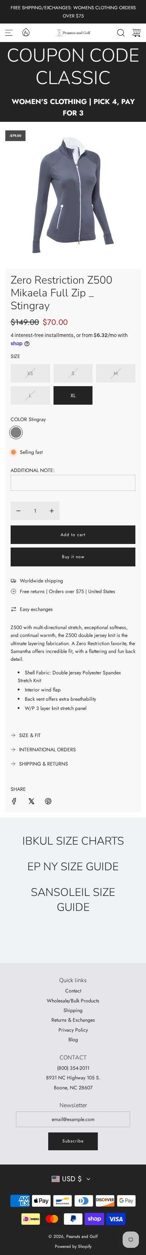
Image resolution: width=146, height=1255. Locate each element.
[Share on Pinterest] (48, 802)
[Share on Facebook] (14, 802)
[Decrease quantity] (18, 511)
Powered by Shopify (73, 1246)
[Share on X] (31, 802)
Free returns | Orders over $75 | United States (67, 591)
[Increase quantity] (52, 511)
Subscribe (73, 1141)
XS (30, 373)
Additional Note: (33, 470)
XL (73, 395)
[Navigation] (9, 33)
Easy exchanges (36, 609)
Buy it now (73, 557)
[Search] (121, 33)
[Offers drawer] (25, 32)
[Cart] (136, 33)
